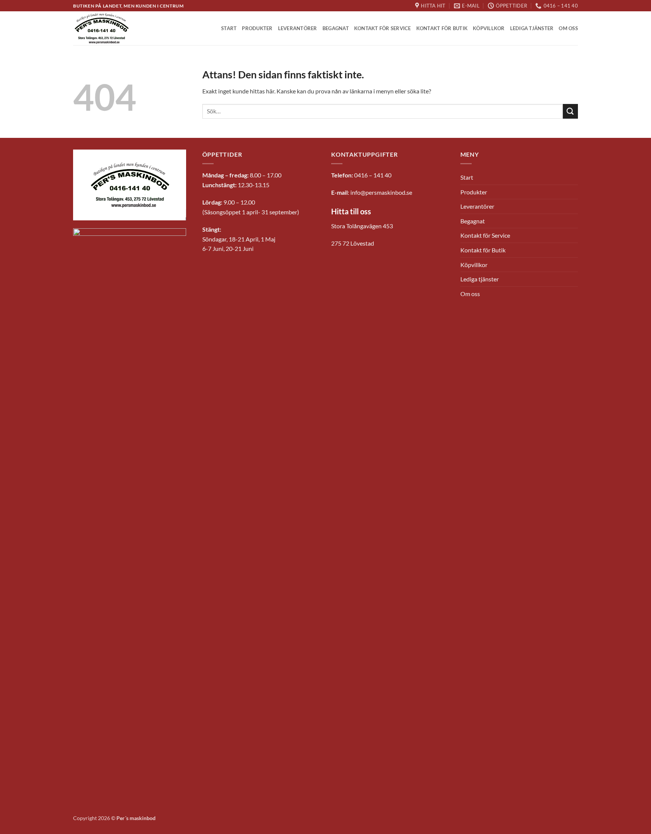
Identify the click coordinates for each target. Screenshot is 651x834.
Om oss (568, 28)
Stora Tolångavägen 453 (362, 225)
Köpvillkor (489, 28)
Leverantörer (297, 28)
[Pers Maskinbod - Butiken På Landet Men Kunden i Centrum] (102, 29)
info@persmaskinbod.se (381, 192)
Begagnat (335, 28)
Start (229, 28)
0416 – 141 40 (372, 175)
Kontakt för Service (382, 28)
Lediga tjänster (532, 28)
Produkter (257, 28)
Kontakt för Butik (442, 28)
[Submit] (570, 111)
